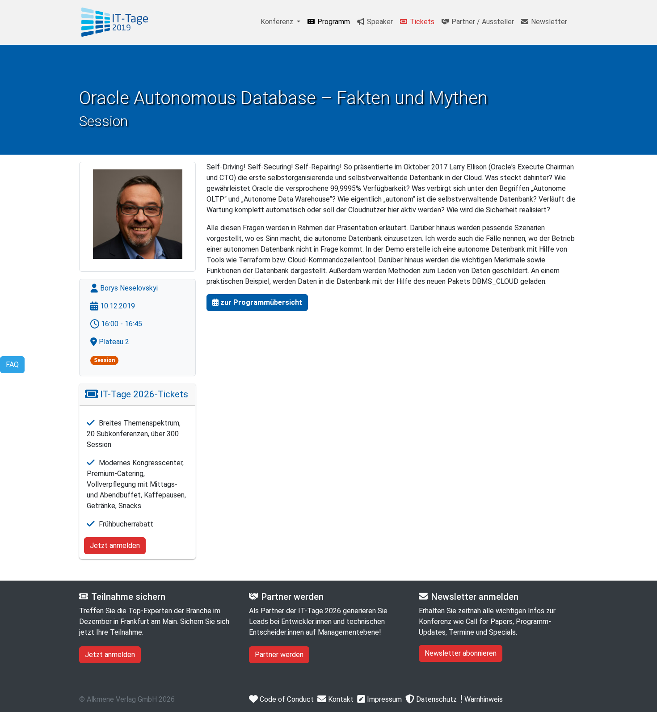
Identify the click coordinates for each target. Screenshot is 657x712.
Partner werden (279, 654)
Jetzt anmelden (115, 545)
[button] (257, 302)
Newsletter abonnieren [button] (461, 653)
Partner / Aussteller (482, 21)
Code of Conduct (286, 699)
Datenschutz (435, 699)
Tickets (421, 21)
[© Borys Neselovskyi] (137, 214)
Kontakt (340, 699)
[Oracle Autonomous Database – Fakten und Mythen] (115, 22)
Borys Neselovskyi (128, 288)
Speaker (379, 21)
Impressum (383, 699)
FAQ (12, 364)
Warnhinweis (483, 699)
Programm (333, 21)
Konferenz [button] (278, 21)
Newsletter (548, 21)
